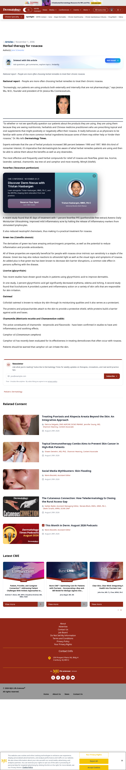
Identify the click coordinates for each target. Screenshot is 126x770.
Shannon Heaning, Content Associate (58, 427)
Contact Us (63, 629)
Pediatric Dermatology (13, 391)
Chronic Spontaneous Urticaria (95, 17)
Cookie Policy (27, 767)
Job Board (63, 632)
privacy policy (52, 381)
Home (46, 694)
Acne (50, 17)
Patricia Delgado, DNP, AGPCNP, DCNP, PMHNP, (64, 424)
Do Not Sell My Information (63, 635)
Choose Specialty (12, 17)
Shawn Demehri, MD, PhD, (55, 451)
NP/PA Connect (37, 9)
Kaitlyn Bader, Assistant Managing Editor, (62, 506)
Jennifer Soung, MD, (92, 424)
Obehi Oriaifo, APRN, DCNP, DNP (56, 508)
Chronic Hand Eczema (75, 17)
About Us (57, 694)
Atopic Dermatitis (60, 17)
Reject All (94, 761)
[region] (63, 761)
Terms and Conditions (63, 638)
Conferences (64, 10)
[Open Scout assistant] (111, 10)
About (63, 623)
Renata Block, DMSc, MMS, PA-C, (93, 506)
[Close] (122, 760)
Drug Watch (112, 17)
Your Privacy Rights (63, 644)
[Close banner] (123, 3)
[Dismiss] (94, 176)
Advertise (63, 626)
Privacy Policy (63, 641)
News (45, 10)
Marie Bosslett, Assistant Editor (58, 475)
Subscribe (110, 376)
